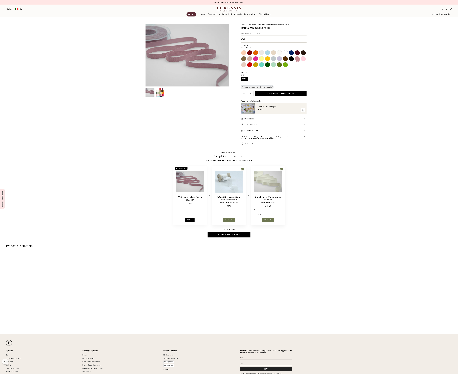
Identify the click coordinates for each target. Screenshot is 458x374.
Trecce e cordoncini (13, 368)
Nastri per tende (441, 14)
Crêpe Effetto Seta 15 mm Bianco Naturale (229, 198)
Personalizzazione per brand (92, 368)
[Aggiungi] (303, 110)
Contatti (166, 369)
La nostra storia (88, 358)
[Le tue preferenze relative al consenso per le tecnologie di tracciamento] (2, 199)
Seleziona (257, 210)
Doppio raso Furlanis (13, 358)
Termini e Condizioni (170, 358)
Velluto (8, 365)
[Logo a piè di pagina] (9, 343)
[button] (214, 14)
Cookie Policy (168, 365)
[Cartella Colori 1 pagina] (248, 108)
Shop (7, 355)
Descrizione (249, 119)
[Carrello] (451, 9)
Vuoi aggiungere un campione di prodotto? (257, 87)
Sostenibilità (86, 372)
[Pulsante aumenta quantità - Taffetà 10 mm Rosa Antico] (250, 93)
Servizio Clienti (251, 125)
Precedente (145, 55)
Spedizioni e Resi (251, 131)
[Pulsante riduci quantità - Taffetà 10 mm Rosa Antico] (243, 93)
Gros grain (10, 362)
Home (243, 25)
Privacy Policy (168, 362)
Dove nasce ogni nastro (91, 362)
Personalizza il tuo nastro (91, 365)
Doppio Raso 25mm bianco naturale (268, 198)
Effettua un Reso (169, 355)
